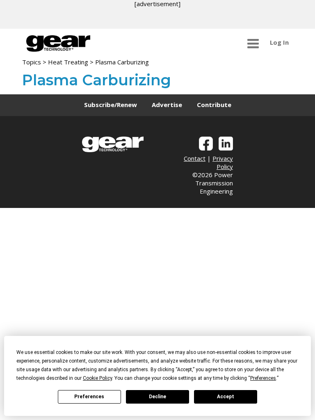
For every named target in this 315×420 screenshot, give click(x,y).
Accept (225, 396)
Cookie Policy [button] (97, 378)
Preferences (89, 396)
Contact (194, 158)
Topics (31, 62)
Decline (157, 396)
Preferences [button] (263, 378)
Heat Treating (68, 62)
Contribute (214, 104)
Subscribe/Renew (110, 104)
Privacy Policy (222, 162)
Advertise (167, 104)
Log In (279, 42)
